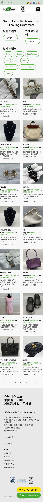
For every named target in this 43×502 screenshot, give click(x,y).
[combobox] (9, 2)
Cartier (8, 73)
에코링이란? (8, 453)
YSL (15, 60)
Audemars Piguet (27, 67)
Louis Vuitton (32, 54)
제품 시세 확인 (9, 464)
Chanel (19, 54)
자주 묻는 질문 (9, 467)
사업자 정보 (10, 437)
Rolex (24, 60)
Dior (7, 60)
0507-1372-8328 (13, 427)
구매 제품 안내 (9, 460)
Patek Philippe (11, 67)
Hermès (8, 54)
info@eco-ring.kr (13, 430)
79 (35, 382)
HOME (6, 449)
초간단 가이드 (9, 457)
